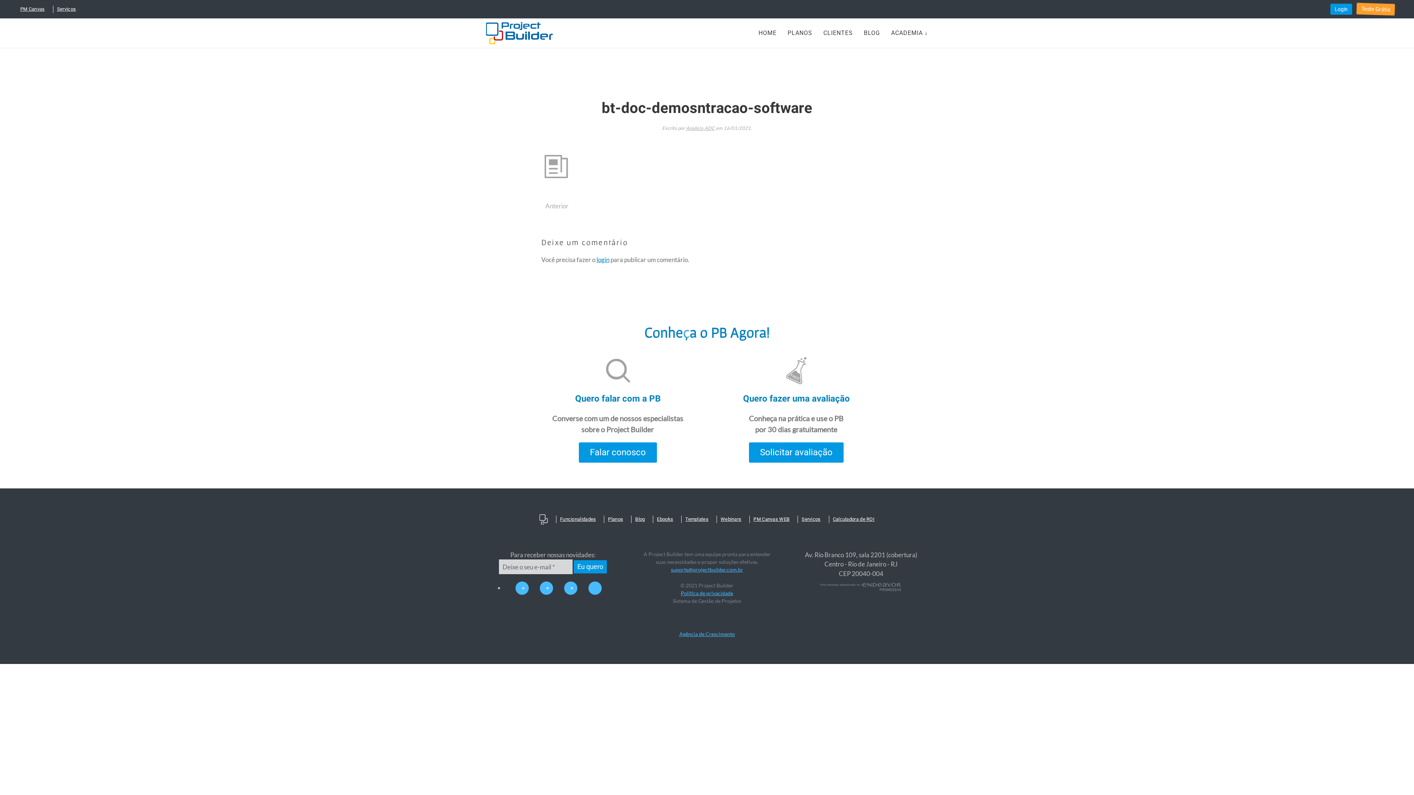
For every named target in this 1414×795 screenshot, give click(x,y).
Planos (800, 32)
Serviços (66, 9)
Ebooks (665, 519)
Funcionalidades (578, 519)
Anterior (557, 206)
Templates (696, 519)
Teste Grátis (1375, 9)
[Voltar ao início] (519, 33)
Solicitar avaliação (796, 452)
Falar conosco (618, 452)
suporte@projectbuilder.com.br (707, 569)
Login (1341, 9)
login (603, 260)
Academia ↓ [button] (909, 32)
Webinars (731, 519)
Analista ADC (700, 128)
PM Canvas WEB (771, 519)
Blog (872, 32)
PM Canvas (32, 9)
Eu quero (590, 566)
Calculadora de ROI (854, 519)
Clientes (838, 32)
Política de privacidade (707, 593)
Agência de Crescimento (707, 634)
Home (768, 32)
